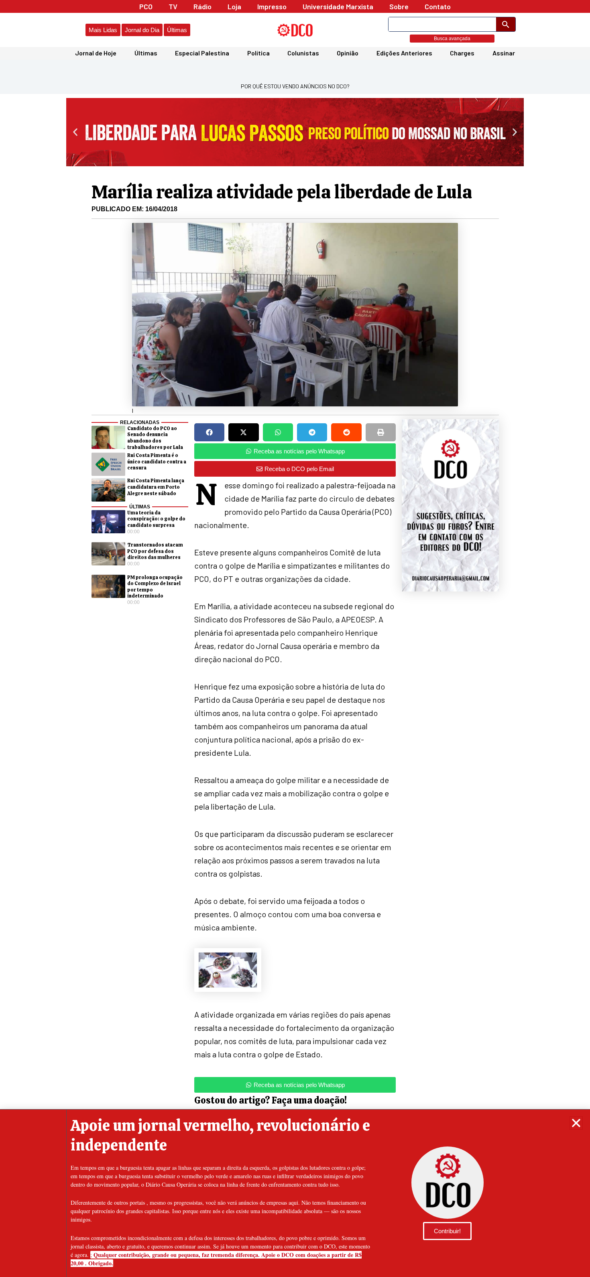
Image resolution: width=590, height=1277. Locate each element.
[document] (295, 638)
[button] (576, 1123)
